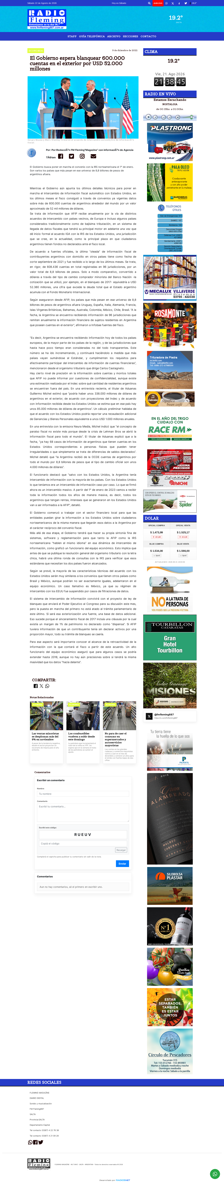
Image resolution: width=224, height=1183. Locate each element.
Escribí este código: (48, 827)
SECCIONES (130, 36)
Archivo (114, 36)
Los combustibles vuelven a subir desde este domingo (81, 736)
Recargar (121, 850)
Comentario (42, 801)
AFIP (85, 43)
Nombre (40, 788)
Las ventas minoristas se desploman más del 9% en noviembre (45, 736)
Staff (72, 36)
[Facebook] (179, 3)
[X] (173, 3)
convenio (135, 43)
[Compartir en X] (41, 686)
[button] (149, 3)
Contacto (148, 36)
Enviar (122, 863)
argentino (113, 43)
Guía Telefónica (92, 36)
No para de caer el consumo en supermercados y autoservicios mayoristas (115, 739)
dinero (97, 43)
